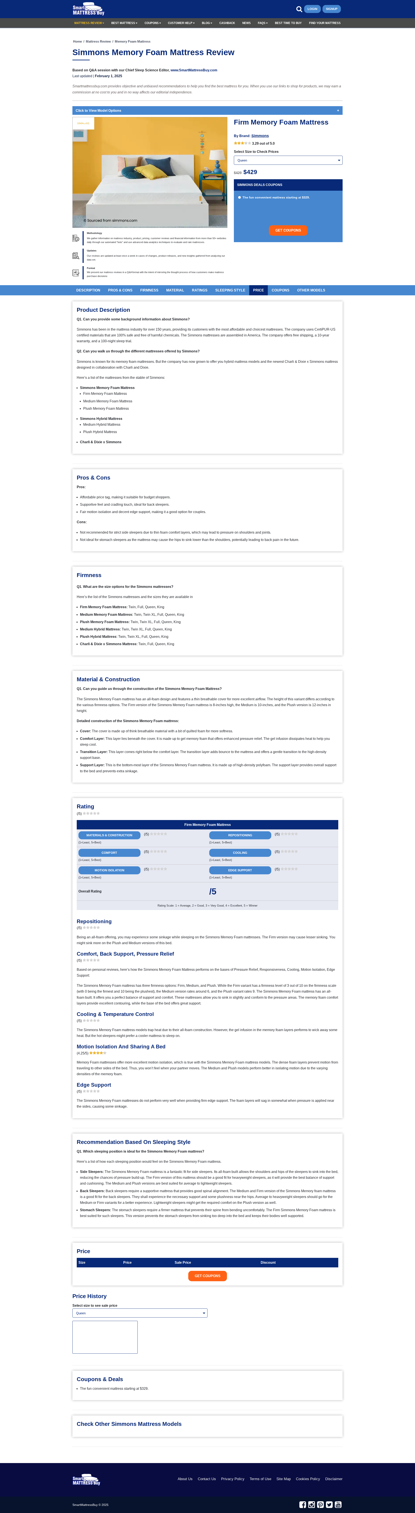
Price (258, 290)
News (246, 23)
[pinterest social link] (320, 1505)
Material (175, 290)
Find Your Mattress (325, 23)
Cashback (227, 23)
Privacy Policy (232, 1479)
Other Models (311, 290)
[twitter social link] (329, 1505)
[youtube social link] (338, 1505)
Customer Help (180, 23)
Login (312, 9)
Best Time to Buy (288, 23)
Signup (331, 9)
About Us (185, 1479)
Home (77, 41)
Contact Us (207, 1479)
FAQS (261, 23)
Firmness (149, 290)
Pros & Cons (120, 290)
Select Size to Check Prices (256, 152)
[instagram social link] (311, 1505)
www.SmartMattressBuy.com (194, 70)
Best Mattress (123, 23)
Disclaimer (334, 1479)
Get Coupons (288, 230)
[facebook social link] (302, 1505)
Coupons (152, 23)
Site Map (283, 1479)
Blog (206, 23)
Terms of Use (260, 1479)
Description (88, 290)
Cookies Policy (308, 1479)
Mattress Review (88, 23)
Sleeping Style (230, 290)
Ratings (200, 290)
